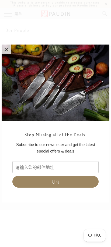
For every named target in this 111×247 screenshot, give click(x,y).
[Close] (6, 49)
